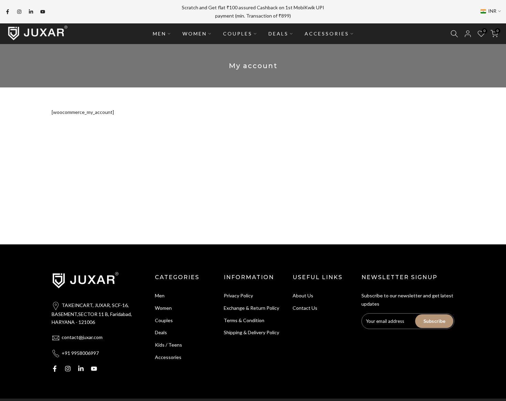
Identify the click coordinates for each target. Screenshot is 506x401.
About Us (303, 295)
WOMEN (194, 33)
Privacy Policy (238, 295)
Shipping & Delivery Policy (251, 332)
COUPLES (237, 33)
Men (160, 295)
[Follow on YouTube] (42, 12)
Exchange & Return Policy (251, 308)
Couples (164, 320)
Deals (161, 332)
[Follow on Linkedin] (31, 12)
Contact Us (305, 308)
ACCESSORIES (327, 33)
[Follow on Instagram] (19, 12)
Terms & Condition (244, 320)
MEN (159, 33)
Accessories (168, 357)
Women (163, 308)
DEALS (278, 33)
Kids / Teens (168, 345)
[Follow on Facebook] (7, 12)
